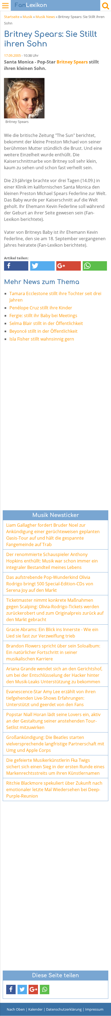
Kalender (35, 1009)
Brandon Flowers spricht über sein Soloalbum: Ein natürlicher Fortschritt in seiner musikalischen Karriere (53, 652)
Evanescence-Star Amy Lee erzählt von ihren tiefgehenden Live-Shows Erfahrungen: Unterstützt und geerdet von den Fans (51, 698)
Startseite (11, 16)
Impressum (94, 1009)
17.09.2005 (12, 55)
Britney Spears (72, 62)
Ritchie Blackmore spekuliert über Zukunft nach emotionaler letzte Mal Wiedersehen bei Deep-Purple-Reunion (54, 789)
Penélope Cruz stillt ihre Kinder (40, 308)
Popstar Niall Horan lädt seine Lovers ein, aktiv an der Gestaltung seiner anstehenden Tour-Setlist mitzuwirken (53, 720)
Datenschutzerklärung (64, 1009)
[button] (16, 266)
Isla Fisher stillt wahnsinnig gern (41, 339)
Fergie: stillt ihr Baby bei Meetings (43, 315)
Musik (27, 16)
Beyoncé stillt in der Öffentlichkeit (43, 331)
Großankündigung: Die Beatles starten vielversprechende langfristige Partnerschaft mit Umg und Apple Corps (55, 743)
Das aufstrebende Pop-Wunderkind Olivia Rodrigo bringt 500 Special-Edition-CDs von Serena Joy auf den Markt (49, 583)
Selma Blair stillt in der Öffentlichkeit (46, 323)
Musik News (45, 16)
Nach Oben (16, 1009)
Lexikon (31, 5)
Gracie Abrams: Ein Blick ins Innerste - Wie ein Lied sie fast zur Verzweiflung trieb (52, 632)
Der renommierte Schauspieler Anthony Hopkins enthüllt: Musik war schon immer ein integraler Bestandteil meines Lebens (52, 560)
